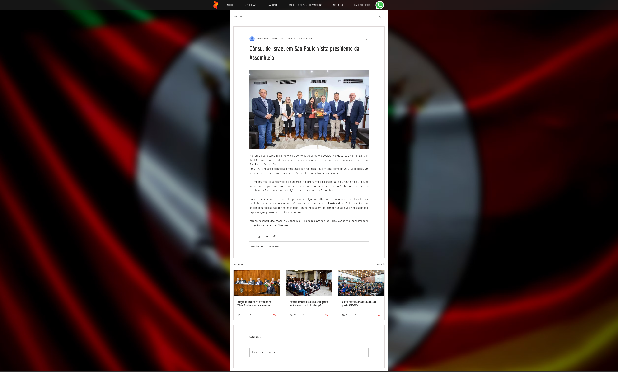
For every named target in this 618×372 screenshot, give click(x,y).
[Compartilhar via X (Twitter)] (258, 236)
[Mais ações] (367, 39)
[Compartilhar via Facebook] (251, 236)
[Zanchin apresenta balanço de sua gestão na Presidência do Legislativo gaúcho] (309, 283)
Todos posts (239, 16)
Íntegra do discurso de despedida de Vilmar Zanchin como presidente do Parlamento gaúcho (254, 303)
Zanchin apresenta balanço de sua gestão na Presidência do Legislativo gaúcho (309, 303)
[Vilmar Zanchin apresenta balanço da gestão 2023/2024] (361, 283)
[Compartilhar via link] (274, 236)
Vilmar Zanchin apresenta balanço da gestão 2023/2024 (359, 303)
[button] (380, 16)
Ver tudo (381, 264)
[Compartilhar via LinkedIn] (266, 236)
